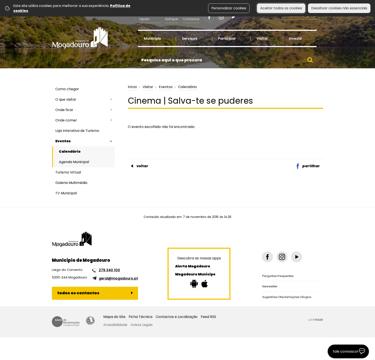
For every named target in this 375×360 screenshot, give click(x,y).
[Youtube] (233, 17)
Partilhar (311, 166)
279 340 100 (109, 270)
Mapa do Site (114, 316)
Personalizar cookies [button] (228, 8)
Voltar (142, 166)
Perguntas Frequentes (278, 276)
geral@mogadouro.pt (118, 278)
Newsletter (270, 286)
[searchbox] (227, 60)
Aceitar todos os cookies (281, 8)
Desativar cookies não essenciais (339, 8)
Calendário (187, 86)
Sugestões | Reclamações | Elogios (286, 297)
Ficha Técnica (140, 316)
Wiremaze (315, 319)
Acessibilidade (90, 320)
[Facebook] (209, 17)
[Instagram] (221, 17)
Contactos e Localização (176, 316)
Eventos (166, 86)
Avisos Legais (142, 324)
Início (132, 86)
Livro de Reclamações (66, 321)
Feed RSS (208, 316)
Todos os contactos (78, 293)
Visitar (148, 86)
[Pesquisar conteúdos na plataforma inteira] (310, 60)
